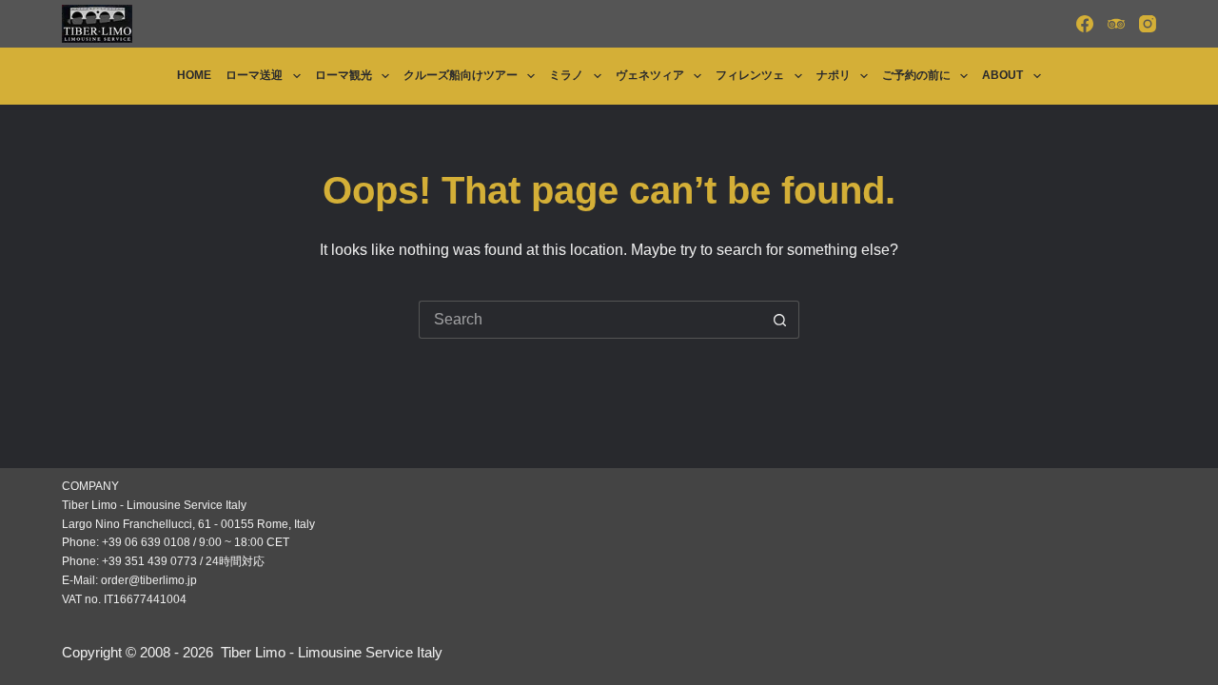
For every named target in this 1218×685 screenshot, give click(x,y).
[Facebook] (1084, 23)
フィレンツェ (750, 75)
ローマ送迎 (254, 75)
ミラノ (566, 75)
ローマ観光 (343, 75)
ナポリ (833, 75)
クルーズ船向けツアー (460, 75)
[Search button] (780, 320)
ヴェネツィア (650, 75)
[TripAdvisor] (1116, 23)
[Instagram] (1147, 23)
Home (194, 75)
